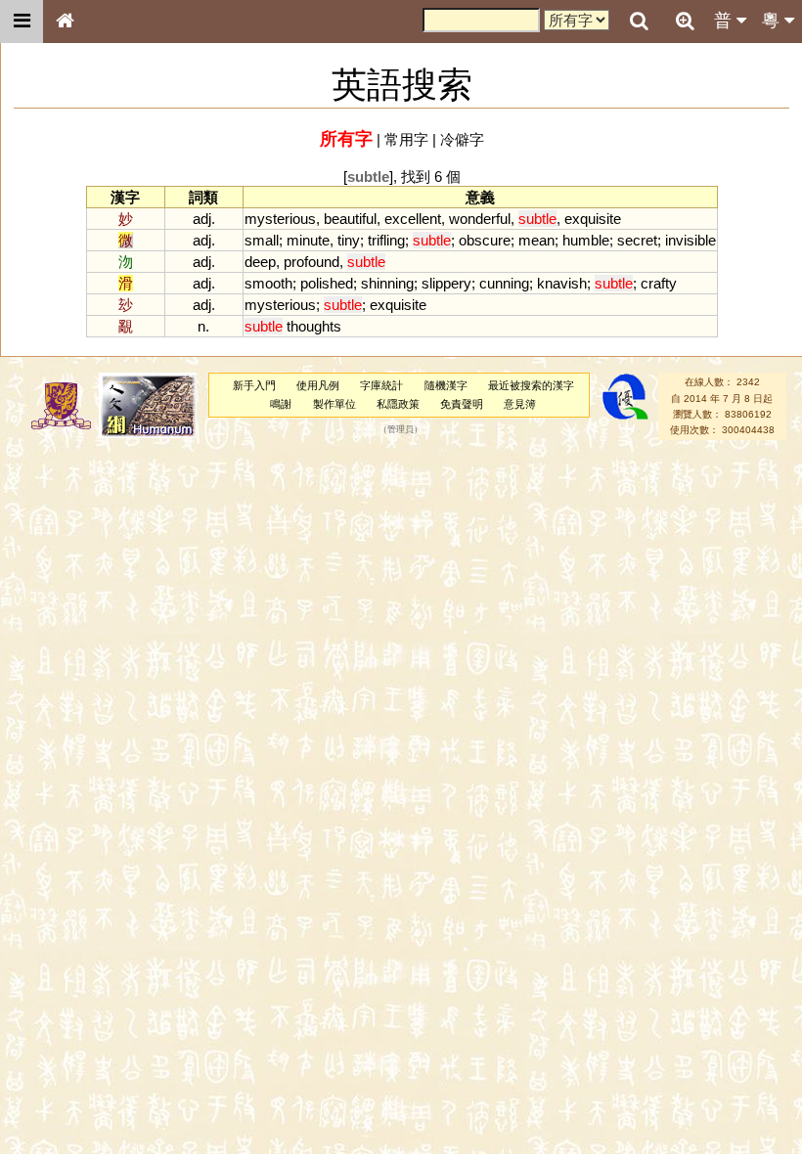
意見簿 (520, 404)
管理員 (400, 430)
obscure (485, 240)
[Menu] (21, 21)
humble (585, 240)
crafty (659, 283)
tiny (348, 240)
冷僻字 (462, 139)
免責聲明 (461, 404)
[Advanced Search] (684, 20)
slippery (446, 283)
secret (637, 240)
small (262, 240)
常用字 (406, 139)
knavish (562, 283)
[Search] (638, 21)
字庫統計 (381, 385)
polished (326, 283)
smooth (268, 283)
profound (311, 261)
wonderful (480, 218)
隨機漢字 (446, 385)
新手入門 (254, 385)
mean (536, 240)
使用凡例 (317, 385)
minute (308, 240)
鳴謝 (280, 404)
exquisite (592, 218)
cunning (504, 283)
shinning (387, 283)
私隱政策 (398, 404)
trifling (386, 240)
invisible (690, 240)
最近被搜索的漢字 (531, 385)
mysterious (280, 218)
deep (260, 261)
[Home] (64, 21)
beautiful (350, 218)
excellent (412, 218)
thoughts (314, 326)
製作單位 (334, 404)
